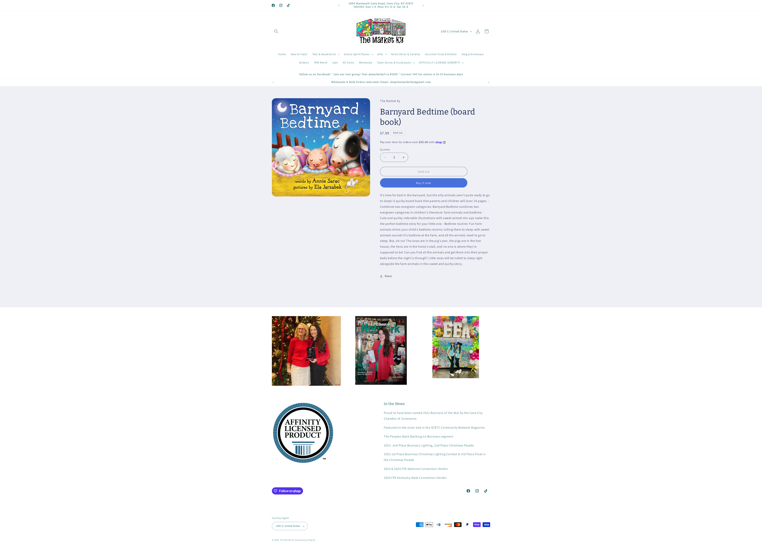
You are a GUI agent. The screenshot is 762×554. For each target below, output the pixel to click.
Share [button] (388, 276)
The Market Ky (287, 540)
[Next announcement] (423, 5)
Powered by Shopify (305, 540)
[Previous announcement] (338, 5)
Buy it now (423, 183)
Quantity (385, 149)
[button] (276, 31)
